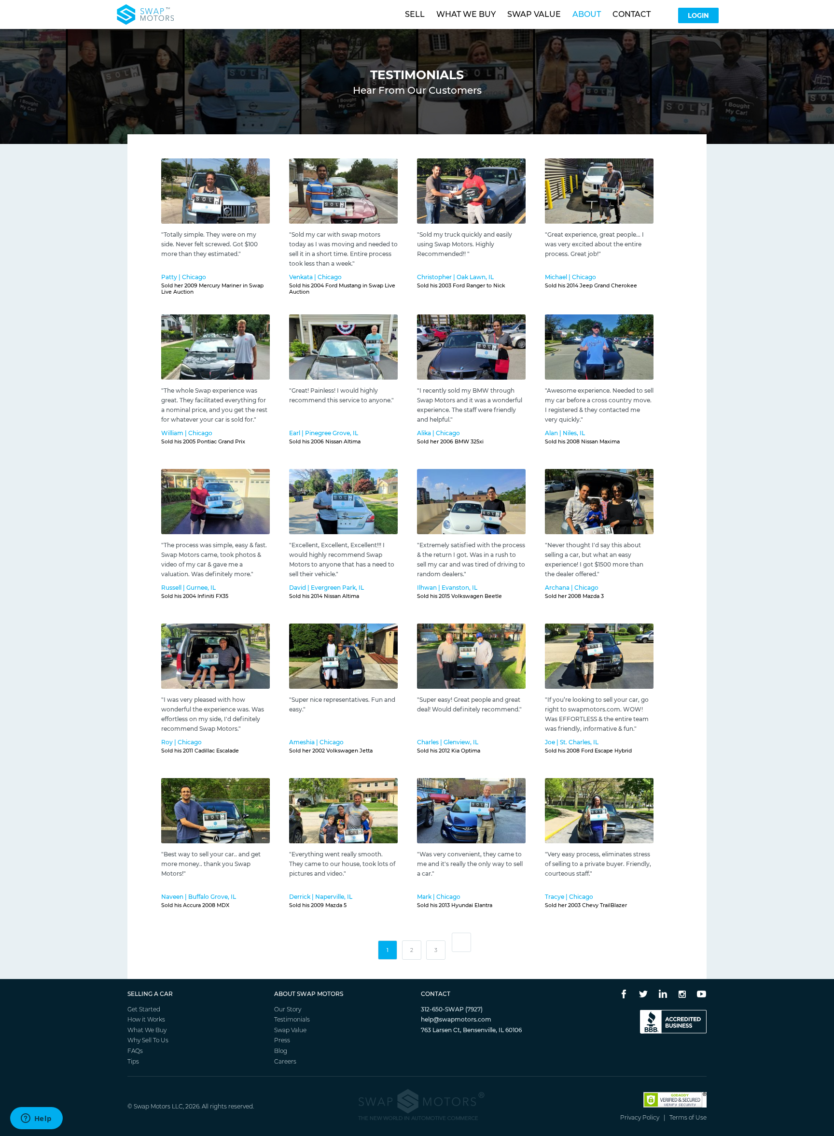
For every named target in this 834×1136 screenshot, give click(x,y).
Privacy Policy (639, 1117)
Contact (631, 14)
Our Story (287, 1009)
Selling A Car (150, 993)
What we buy (466, 14)
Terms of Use (688, 1117)
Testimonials (292, 1019)
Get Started (143, 1009)
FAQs (135, 1050)
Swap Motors (152, 1106)
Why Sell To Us (147, 1040)
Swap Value (290, 1030)
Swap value (534, 14)
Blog (280, 1050)
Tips (133, 1061)
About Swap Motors (308, 993)
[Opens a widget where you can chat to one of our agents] (36, 1119)
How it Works (146, 1019)
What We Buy (147, 1030)
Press (282, 1040)
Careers (285, 1061)
